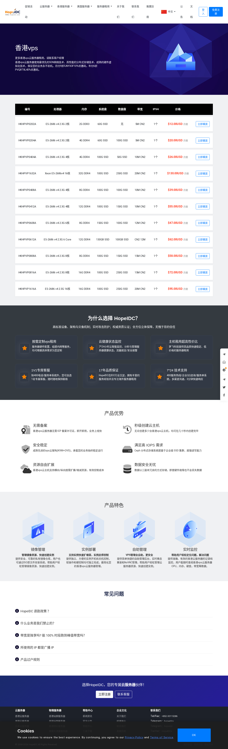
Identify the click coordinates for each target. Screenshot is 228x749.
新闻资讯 (87, 716)
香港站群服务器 (57, 716)
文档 (191, 11)
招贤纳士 (121, 721)
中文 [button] (170, 11)
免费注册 (216, 11)
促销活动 (28, 11)
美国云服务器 (22, 721)
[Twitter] (224, 387)
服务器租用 (103, 6)
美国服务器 (83, 6)
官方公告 (87, 721)
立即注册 (105, 694)
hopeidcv (169, 721)
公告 (181, 11)
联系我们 (135, 11)
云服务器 (45, 6)
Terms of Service (161, 737)
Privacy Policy (134, 737)
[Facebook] (224, 395)
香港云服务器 (22, 716)
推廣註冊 (150, 11)
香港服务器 (63, 6)
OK (194, 735)
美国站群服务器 (57, 721)
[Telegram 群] (224, 379)
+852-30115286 (169, 716)
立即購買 (203, 124)
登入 (203, 11)
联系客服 (123, 694)
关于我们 (120, 11)
